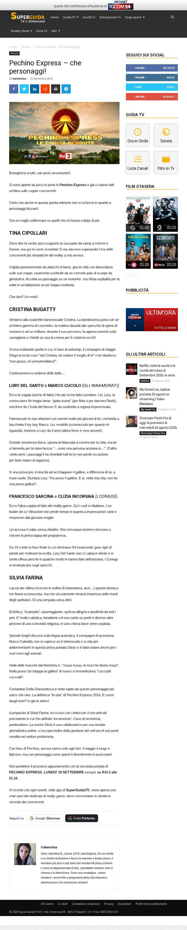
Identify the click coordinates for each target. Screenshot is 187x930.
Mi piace (169, 67)
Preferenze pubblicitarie (151, 904)
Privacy (108, 904)
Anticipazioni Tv (110, 17)
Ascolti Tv (89, 17)
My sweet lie (148, 409)
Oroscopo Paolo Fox (153, 433)
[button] (172, 17)
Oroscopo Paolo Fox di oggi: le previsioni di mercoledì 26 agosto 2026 (158, 422)
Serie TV (41, 31)
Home (55, 17)
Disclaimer (124, 904)
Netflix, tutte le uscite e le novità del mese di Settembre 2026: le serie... (158, 370)
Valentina (19, 78)
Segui (171, 77)
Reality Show (20, 31)
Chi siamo (47, 904)
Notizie (26, 47)
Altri (54, 31)
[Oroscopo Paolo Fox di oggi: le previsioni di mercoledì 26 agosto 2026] (131, 421)
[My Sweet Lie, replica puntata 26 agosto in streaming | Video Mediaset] (131, 393)
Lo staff (63, 904)
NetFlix (145, 380)
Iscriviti (169, 96)
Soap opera (133, 17)
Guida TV (69, 17)
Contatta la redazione (86, 904)
